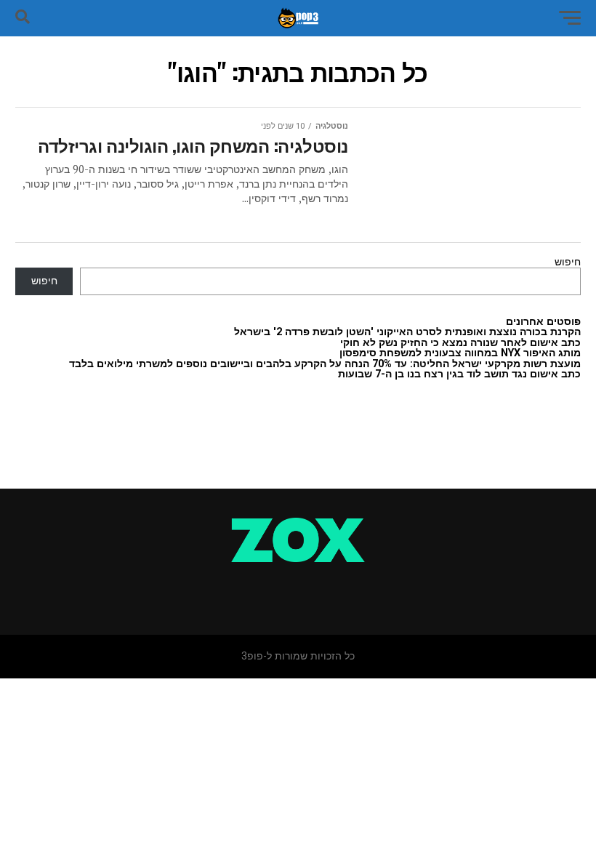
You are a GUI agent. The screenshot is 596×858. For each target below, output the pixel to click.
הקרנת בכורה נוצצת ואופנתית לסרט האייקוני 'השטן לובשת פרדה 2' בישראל (407, 332)
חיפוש (568, 262)
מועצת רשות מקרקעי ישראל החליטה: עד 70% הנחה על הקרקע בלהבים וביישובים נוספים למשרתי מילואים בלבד (325, 364)
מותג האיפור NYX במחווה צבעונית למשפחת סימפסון (460, 353)
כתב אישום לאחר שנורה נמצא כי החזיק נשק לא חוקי (460, 343)
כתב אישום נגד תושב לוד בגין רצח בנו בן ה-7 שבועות (459, 374)
